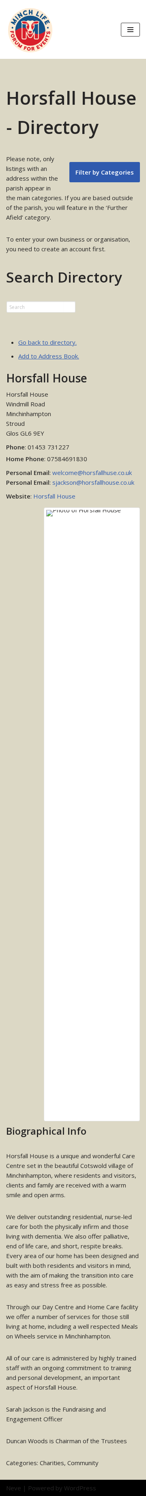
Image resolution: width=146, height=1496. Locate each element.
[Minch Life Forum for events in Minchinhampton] (30, 29)
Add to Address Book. (48, 356)
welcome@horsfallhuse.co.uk (92, 472)
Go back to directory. (47, 342)
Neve (13, 1488)
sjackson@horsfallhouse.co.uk (93, 482)
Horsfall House (54, 496)
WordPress (80, 1488)
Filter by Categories (104, 172)
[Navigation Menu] (130, 30)
